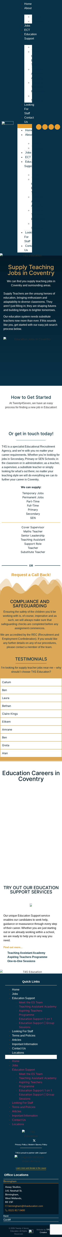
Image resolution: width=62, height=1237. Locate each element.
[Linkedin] (57, 127)
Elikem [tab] (6, 721)
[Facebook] (39, 127)
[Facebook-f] (21, 1140)
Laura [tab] (5, 698)
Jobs (27, 25)
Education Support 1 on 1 (35, 1019)
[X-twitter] (51, 127)
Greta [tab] (5, 745)
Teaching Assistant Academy (37, 74)
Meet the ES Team (34, 58)
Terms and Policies (23, 1035)
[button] (24, 126)
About (29, 134)
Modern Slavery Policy (37, 1145)
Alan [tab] (5, 753)
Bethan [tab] (6, 706)
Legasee (37, 21)
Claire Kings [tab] (10, 713)
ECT (27, 29)
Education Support (30, 36)
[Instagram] (45, 127)
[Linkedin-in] (40, 1140)
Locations (18, 1052)
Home (28, 3)
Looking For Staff (22, 1031)
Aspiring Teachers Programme (38, 87)
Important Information (25, 1044)
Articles (37, 16)
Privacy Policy (21, 1145)
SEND (36, 47)
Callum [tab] (6, 682)
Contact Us (29, 248)
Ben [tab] (4, 690)
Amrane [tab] (7, 729)
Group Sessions (37, 98)
